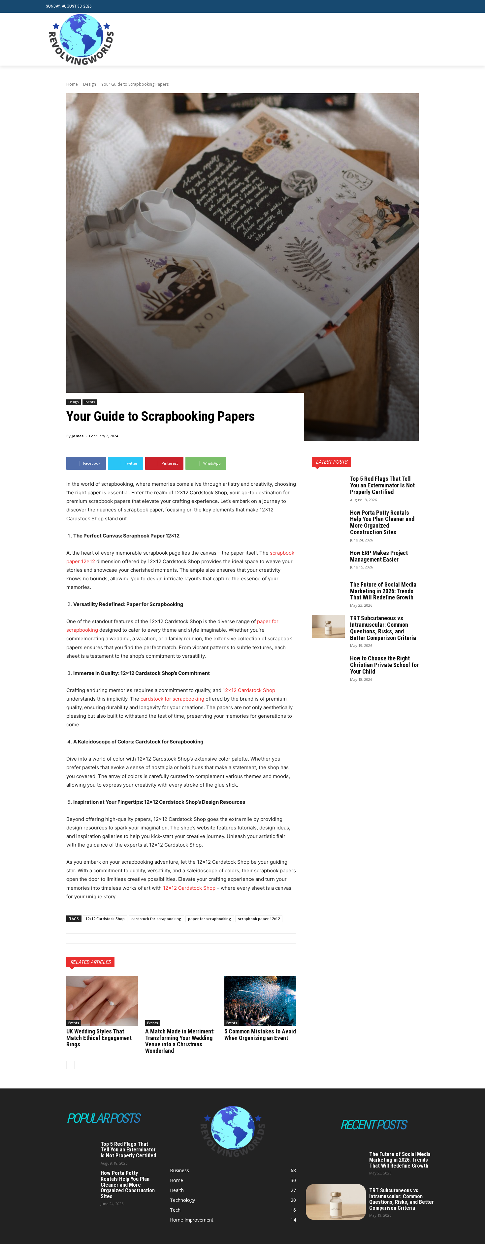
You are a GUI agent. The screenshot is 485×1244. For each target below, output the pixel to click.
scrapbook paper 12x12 (259, 918)
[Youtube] (435, 39)
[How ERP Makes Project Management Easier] (328, 561)
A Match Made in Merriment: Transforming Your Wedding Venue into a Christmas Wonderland (179, 1041)
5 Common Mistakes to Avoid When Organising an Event (260, 1034)
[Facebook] (405, 39)
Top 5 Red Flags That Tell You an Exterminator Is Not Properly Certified (382, 485)
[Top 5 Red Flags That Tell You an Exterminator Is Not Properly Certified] (328, 487)
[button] (434, 6)
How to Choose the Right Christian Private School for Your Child (384, 665)
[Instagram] (415, 39)
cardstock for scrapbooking (172, 699)
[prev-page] (70, 1065)
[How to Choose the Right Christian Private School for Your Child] (328, 666)
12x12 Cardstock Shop (105, 918)
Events (89, 402)
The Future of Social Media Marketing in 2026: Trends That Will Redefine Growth (383, 591)
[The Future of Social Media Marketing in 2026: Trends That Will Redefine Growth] (328, 592)
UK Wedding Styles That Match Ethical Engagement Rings (99, 1038)
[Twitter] (425, 39)
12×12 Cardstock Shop (249, 690)
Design (89, 84)
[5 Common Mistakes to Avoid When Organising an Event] (260, 1001)
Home (72, 84)
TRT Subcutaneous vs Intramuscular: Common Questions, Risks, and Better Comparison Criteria (383, 628)
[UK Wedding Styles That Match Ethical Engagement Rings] (102, 1001)
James (77, 435)
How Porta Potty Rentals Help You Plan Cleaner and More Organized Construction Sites (382, 522)
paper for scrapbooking (209, 918)
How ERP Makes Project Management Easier (379, 556)
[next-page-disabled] (81, 1065)
